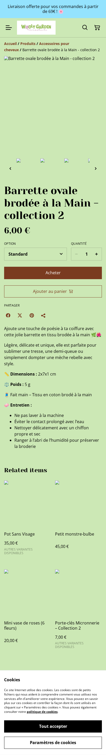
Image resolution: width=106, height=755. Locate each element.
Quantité (79, 244)
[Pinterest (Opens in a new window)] (32, 315)
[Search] (85, 27)
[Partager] (43, 315)
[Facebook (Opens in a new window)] (8, 315)
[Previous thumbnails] (10, 168)
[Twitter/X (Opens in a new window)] (20, 315)
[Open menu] (9, 27)
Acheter (53, 273)
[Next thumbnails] (96, 168)
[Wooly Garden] (36, 27)
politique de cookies (42, 712)
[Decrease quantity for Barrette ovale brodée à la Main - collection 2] (76, 254)
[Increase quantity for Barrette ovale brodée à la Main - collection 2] (96, 254)
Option (10, 244)
